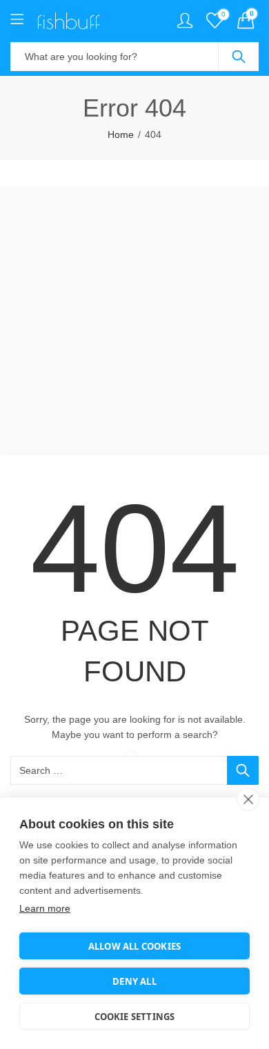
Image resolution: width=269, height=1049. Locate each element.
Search (239, 56)
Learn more (44, 908)
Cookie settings (134, 1016)
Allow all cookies (134, 946)
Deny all (134, 981)
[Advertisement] (134, 320)
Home (121, 134)
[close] (248, 799)
